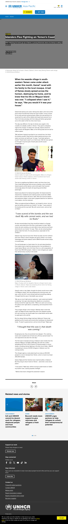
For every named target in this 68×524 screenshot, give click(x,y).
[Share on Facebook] (35, 386)
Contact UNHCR (10, 488)
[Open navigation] (6, 6)
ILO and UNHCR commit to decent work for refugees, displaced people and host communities (13, 421)
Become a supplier (10, 498)
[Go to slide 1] (33, 436)
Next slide (61, 404)
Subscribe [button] (10, 476)
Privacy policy (8, 514)
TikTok (22, 463)
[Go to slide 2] (34, 436)
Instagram (10, 463)
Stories (12, 16)
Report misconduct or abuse (13, 493)
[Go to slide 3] (36, 436)
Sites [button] (62, 7)
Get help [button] (41, 12)
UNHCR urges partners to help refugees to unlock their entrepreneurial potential (53, 420)
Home (6, 16)
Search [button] (55, 7)
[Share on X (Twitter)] (31, 386)
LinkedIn (25, 463)
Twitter (14, 463)
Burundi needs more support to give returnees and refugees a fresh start (33, 420)
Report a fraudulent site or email (14, 496)
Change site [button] (24, 1)
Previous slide (7, 404)
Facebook (6, 463)
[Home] (13, 6)
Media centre (9, 490)
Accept (61, 518)
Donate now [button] (10, 451)
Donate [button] (58, 7)
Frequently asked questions (13, 485)
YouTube (18, 463)
